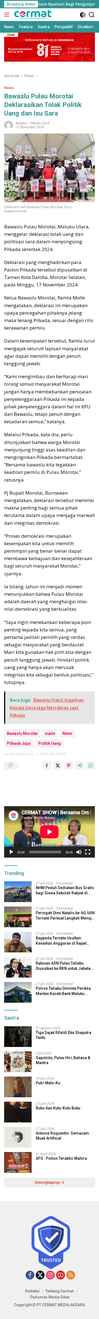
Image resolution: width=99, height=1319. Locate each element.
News (9, 87)
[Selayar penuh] (87, 852)
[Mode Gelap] (82, 14)
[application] (49, 832)
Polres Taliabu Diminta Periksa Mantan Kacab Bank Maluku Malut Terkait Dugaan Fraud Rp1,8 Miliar (63, 991)
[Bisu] (79, 852)
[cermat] (32, 14)
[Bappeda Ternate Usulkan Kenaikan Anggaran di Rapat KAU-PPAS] (18, 942)
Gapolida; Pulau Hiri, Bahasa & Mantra (63, 1060)
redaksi (21, 123)
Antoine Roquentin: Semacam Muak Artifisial (62, 1135)
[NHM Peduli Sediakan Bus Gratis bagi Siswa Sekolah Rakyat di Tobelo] (18, 891)
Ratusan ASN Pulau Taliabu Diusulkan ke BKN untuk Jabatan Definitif (64, 966)
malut (50, 733)
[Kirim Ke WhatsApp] (91, 765)
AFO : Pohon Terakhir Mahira (61, 1158)
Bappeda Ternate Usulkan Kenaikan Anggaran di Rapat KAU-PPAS (61, 940)
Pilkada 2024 (39, 123)
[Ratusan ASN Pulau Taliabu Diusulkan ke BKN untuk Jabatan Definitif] (18, 967)
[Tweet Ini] (58, 765)
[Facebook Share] (47, 765)
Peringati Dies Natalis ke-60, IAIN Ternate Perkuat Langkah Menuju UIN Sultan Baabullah (65, 915)
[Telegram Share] (80, 765)
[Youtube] (60, 1275)
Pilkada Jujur (19, 743)
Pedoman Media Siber (50, 1297)
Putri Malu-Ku (48, 1083)
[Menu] (8, 14)
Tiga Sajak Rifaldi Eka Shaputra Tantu (63, 1035)
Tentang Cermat (59, 1291)
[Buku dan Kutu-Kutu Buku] (18, 1112)
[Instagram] (50, 1275)
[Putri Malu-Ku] (18, 1087)
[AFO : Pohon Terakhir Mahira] (18, 1162)
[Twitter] (40, 1275)
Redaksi (32, 1291)
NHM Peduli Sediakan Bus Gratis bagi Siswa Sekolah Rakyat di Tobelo (65, 890)
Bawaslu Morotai (22, 733)
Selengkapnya (48, 1182)
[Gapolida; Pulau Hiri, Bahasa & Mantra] (18, 1061)
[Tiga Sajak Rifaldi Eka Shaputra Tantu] (18, 1036)
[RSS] (70, 1275)
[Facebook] (30, 1275)
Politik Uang (49, 743)
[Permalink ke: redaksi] (8, 124)
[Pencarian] (92, 14)
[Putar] (11, 852)
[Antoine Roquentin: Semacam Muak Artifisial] (18, 1137)
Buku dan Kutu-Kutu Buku (58, 1108)
